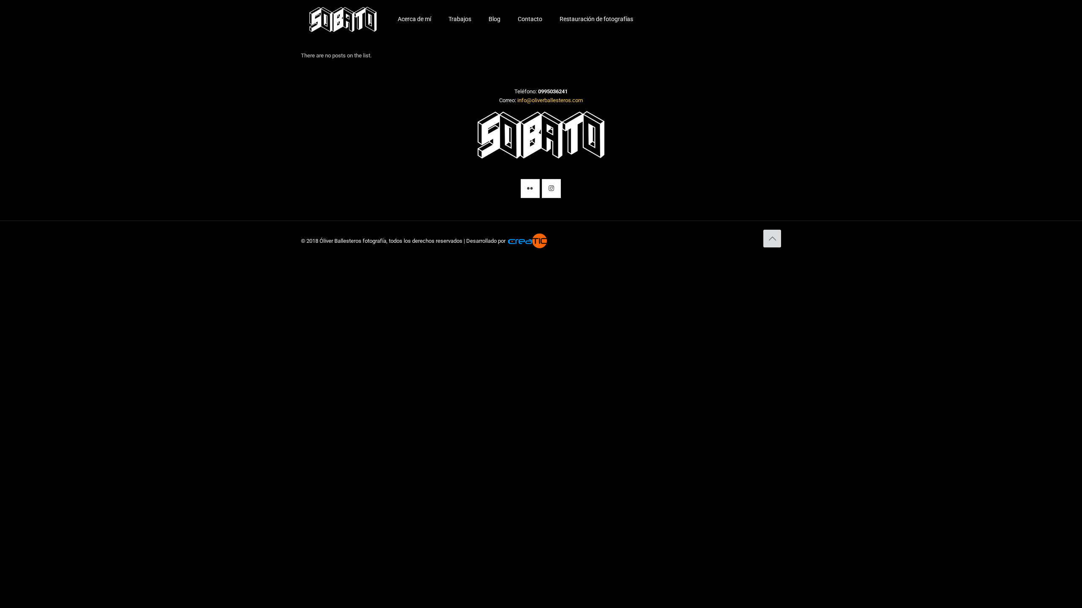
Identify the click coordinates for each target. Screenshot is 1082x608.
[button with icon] (530, 188)
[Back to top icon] (772, 238)
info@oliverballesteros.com (550, 100)
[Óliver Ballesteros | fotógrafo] (343, 19)
